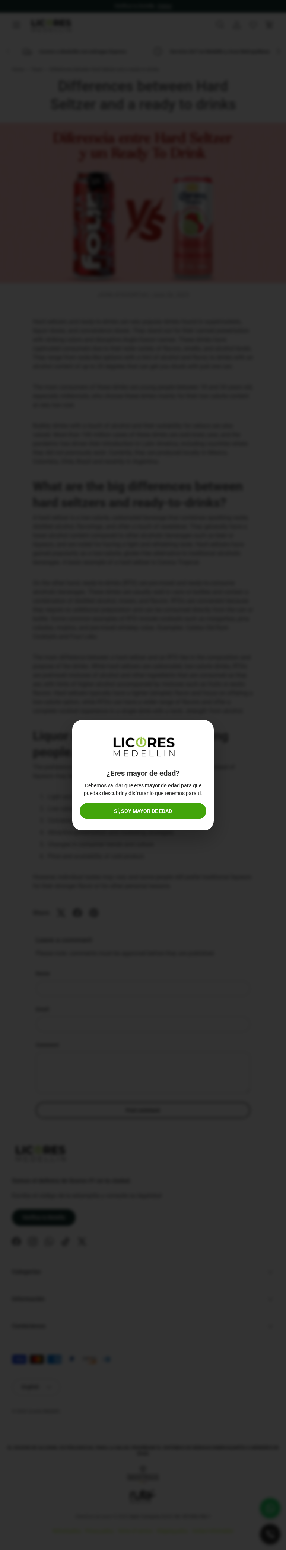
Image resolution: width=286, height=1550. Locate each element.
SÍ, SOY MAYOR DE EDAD (143, 811)
